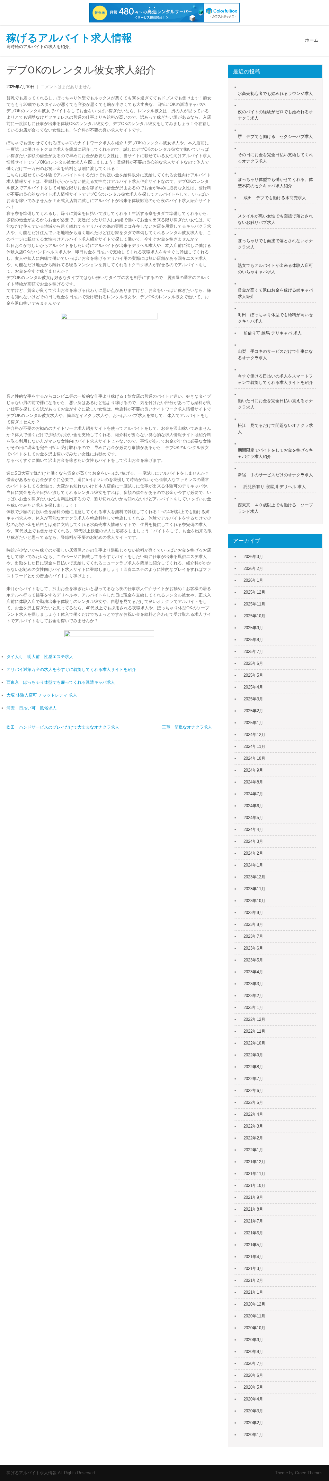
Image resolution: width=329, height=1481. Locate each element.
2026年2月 (253, 568)
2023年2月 (253, 995)
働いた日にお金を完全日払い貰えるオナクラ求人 (275, 404)
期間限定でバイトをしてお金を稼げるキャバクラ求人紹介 (275, 453)
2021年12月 (254, 1161)
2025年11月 (254, 604)
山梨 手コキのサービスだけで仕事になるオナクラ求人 (275, 354)
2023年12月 (254, 877)
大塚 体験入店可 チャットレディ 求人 (41, 695)
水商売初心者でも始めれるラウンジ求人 (275, 93)
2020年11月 (254, 1316)
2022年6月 (253, 1090)
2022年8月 (253, 1066)
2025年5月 (253, 675)
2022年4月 (253, 1114)
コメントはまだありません (66, 86)
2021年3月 (253, 1268)
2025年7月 (253, 651)
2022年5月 (253, 1102)
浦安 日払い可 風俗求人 (31, 708)
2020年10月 (254, 1327)
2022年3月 (253, 1126)
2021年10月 (254, 1185)
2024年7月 (253, 793)
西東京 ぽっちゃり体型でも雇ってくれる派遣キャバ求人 (60, 682)
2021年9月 (253, 1197)
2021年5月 (253, 1244)
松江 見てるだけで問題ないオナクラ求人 (275, 428)
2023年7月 (253, 936)
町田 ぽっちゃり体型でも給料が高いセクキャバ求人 (275, 318)
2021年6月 (253, 1233)
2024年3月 (253, 841)
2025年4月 (253, 687)
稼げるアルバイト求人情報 (69, 38)
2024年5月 (253, 817)
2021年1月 (253, 1292)
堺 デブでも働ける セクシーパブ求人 (275, 136)
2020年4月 (253, 1399)
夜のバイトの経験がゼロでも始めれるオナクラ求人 (275, 115)
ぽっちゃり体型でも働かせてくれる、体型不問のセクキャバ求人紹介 (275, 182)
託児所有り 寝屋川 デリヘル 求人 (275, 486)
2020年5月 (253, 1387)
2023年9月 (253, 912)
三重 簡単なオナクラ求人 (187, 727)
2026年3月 (253, 556)
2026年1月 (253, 580)
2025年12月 (254, 592)
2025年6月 (253, 663)
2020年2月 (253, 1422)
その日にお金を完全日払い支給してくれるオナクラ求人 (275, 158)
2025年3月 (253, 699)
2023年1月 (253, 1007)
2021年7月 (253, 1221)
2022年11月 (254, 1031)
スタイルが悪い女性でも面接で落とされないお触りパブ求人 (275, 219)
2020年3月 (253, 1411)
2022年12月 (254, 1019)
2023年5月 (253, 960)
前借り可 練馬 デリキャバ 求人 (273, 333)
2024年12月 (254, 734)
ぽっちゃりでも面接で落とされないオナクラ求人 (275, 244)
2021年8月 (253, 1209)
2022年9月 (253, 1055)
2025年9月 (253, 627)
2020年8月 (253, 1351)
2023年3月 (253, 983)
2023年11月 (254, 888)
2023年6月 (253, 948)
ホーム (311, 40)
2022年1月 (253, 1149)
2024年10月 (254, 758)
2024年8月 (253, 782)
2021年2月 (253, 1280)
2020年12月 (254, 1304)
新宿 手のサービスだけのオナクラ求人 (275, 474)
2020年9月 (253, 1339)
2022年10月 (254, 1043)
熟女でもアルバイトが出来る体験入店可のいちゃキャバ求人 (275, 268)
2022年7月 (253, 1078)
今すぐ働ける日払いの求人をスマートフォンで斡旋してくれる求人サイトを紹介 (275, 379)
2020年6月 (253, 1375)
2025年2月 (253, 710)
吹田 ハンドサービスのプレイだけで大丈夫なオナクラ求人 (62, 727)
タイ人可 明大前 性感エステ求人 (39, 656)
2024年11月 (254, 746)
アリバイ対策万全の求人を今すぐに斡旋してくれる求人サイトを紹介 (71, 669)
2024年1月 (253, 865)
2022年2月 (253, 1138)
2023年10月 (254, 900)
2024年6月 (253, 805)
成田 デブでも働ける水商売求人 (275, 197)
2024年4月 (253, 829)
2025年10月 (254, 616)
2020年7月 (253, 1363)
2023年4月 (253, 971)
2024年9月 (253, 770)
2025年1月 (253, 722)
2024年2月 (253, 853)
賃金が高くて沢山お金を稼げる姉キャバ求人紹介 (275, 293)
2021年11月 (254, 1173)
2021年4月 (253, 1256)
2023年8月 (253, 924)
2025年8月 (253, 639)
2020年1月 (253, 1434)
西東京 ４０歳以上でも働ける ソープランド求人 (275, 508)
